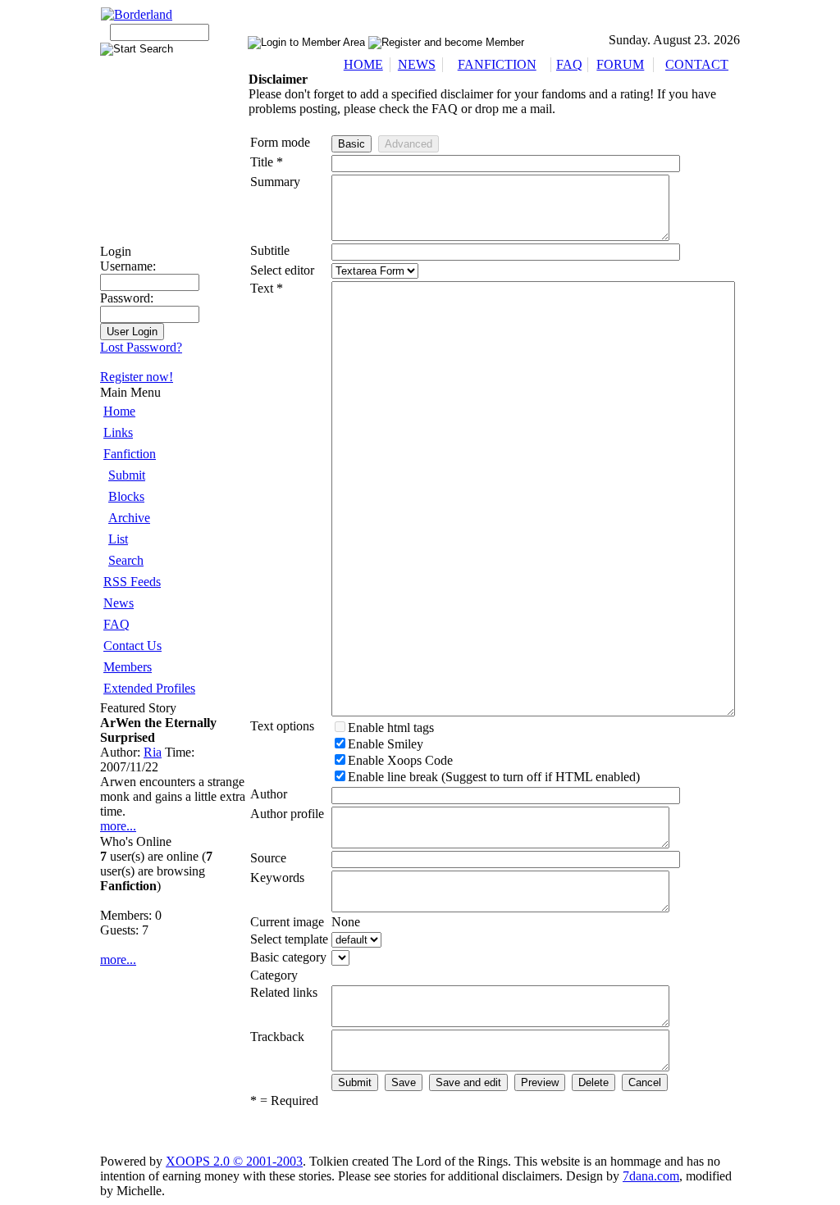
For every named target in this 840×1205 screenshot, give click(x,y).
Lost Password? (141, 347)
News (118, 603)
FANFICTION (497, 64)
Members (127, 667)
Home (119, 411)
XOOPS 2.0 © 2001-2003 (234, 1161)
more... (118, 826)
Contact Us (132, 646)
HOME (363, 64)
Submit (126, 475)
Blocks (126, 496)
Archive (129, 518)
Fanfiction (129, 454)
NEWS (417, 64)
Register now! (136, 377)
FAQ (569, 64)
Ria (153, 752)
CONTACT (696, 64)
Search (126, 560)
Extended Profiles (149, 688)
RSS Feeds (132, 582)
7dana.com (651, 1176)
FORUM (620, 64)
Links (118, 432)
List (118, 539)
